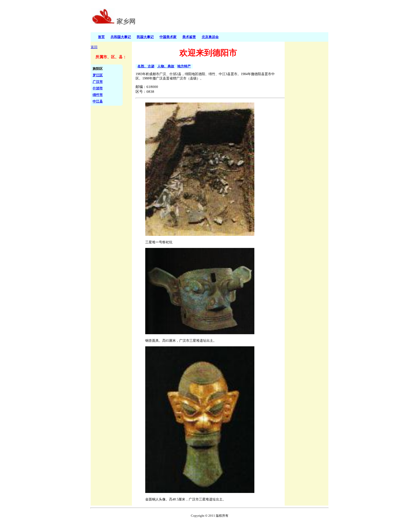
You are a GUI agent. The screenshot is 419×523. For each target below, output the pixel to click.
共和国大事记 (121, 37)
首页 (101, 37)
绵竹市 (98, 95)
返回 (94, 47)
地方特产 (184, 66)
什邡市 (98, 88)
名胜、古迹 (145, 66)
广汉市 (98, 82)
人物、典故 (165, 66)
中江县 (98, 101)
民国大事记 (145, 37)
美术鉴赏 (189, 37)
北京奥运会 (210, 37)
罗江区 (98, 75)
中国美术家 (168, 37)
